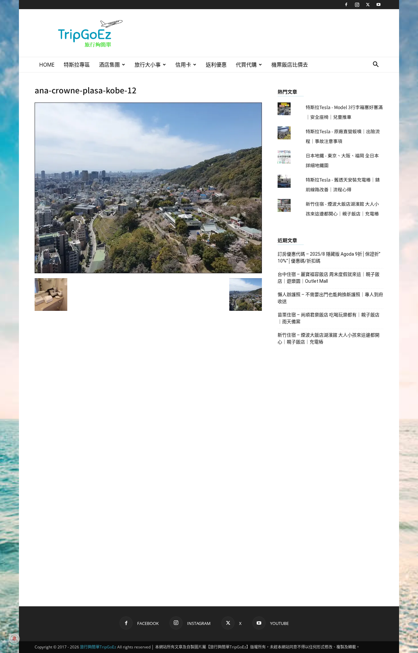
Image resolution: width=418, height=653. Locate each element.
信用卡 (183, 64)
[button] (375, 65)
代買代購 (246, 64)
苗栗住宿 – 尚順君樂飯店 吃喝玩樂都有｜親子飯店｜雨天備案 (328, 318)
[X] (368, 4)
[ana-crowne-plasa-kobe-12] (148, 271)
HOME (47, 64)
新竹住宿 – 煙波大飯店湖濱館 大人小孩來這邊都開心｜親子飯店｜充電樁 (328, 338)
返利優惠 (216, 64)
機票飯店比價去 (289, 64)
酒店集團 (109, 64)
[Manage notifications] (14, 638)
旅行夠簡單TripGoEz (98, 647)
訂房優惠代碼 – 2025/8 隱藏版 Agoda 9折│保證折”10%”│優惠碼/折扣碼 (329, 257)
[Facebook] (346, 4)
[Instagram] (357, 4)
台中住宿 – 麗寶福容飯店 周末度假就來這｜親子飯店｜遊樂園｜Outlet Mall (328, 278)
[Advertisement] (264, 33)
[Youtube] (378, 4)
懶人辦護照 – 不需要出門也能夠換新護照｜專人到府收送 (330, 298)
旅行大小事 (148, 64)
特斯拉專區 (77, 64)
